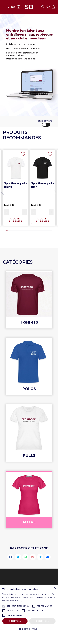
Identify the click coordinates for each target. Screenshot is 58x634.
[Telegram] (40, 557)
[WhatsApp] (25, 557)
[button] (2, 192)
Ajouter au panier (15, 220)
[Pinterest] (33, 557)
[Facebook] (10, 557)
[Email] (47, 557)
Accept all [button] (15, 621)
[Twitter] (18, 557)
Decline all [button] (42, 621)
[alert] (29, 609)
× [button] (54, 588)
